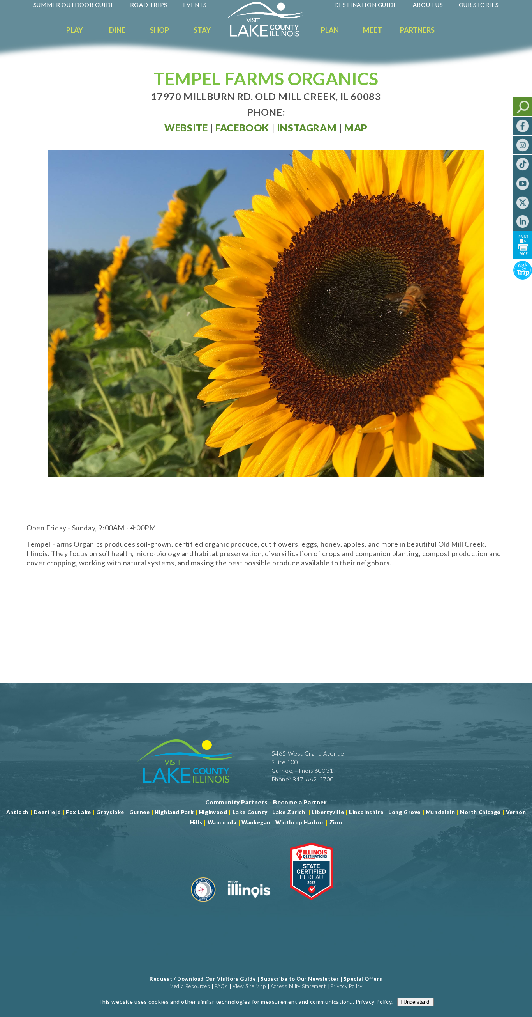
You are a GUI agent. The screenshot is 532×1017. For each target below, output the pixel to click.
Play (74, 30)
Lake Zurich (288, 812)
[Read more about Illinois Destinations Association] (311, 905)
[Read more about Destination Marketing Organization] (203, 905)
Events (195, 4)
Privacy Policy (346, 986)
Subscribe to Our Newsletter (300, 979)
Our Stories (479, 4)
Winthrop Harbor (299, 822)
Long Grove (404, 812)
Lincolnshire (366, 812)
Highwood (213, 812)
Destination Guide (365, 4)
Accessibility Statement (298, 986)
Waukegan (255, 822)
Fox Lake (78, 812)
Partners (417, 30)
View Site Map (249, 986)
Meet (372, 30)
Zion (335, 822)
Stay (202, 30)
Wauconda (222, 822)
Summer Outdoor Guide (74, 4)
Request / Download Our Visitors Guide (203, 979)
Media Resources (189, 986)
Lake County (249, 812)
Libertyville (328, 812)
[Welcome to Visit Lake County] (270, 34)
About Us (428, 4)
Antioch (17, 812)
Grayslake (110, 812)
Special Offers (363, 979)
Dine (117, 30)
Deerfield (47, 812)
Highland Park (174, 812)
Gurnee (139, 812)
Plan (330, 30)
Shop (159, 30)
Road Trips (148, 4)
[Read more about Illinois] (249, 905)
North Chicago (480, 812)
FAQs (221, 986)
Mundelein (440, 812)
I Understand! (415, 1002)
